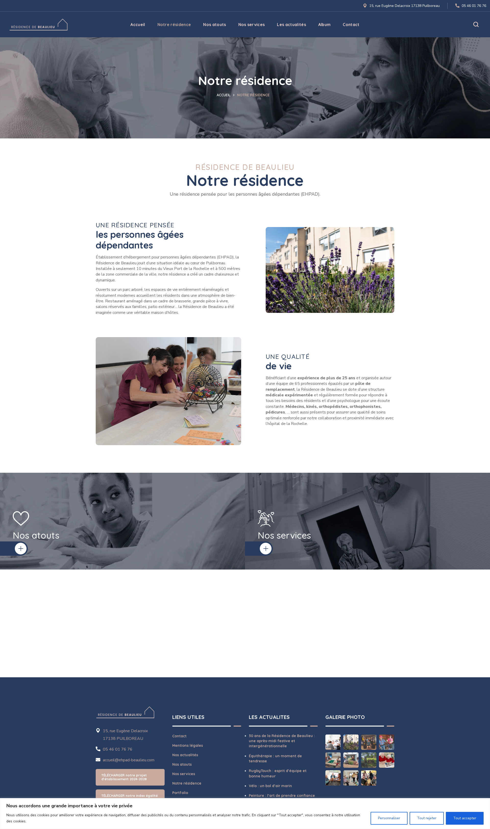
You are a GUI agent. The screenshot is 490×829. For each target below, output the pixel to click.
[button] (476, 24)
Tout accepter (464, 818)
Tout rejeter (426, 818)
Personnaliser (389, 818)
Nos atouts (182, 764)
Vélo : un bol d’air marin (270, 786)
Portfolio (180, 792)
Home (225, 95)
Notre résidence (186, 783)
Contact (179, 736)
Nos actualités (185, 755)
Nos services (183, 774)
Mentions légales (187, 745)
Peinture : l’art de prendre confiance (282, 795)
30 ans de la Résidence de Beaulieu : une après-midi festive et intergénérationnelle (282, 741)
